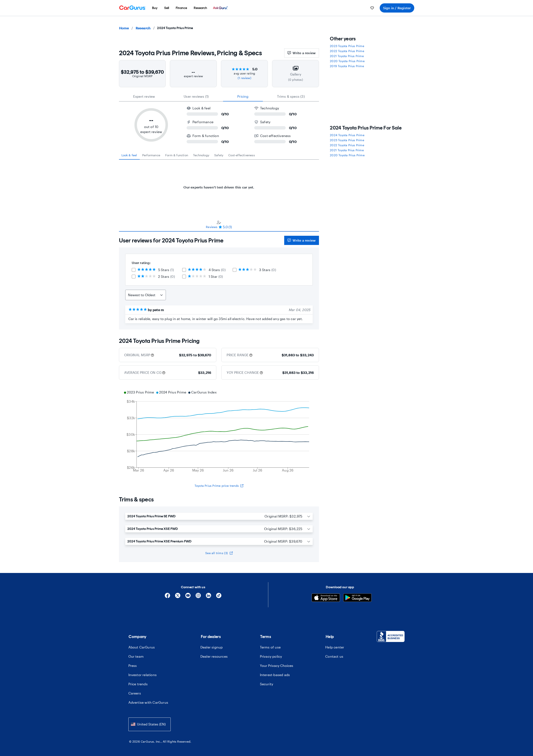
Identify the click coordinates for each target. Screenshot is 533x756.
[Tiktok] (218, 597)
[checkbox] (134, 270)
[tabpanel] (219, 185)
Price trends (138, 684)
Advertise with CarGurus (148, 702)
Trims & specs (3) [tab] (291, 96)
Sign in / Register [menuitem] (397, 8)
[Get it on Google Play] (357, 598)
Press (132, 666)
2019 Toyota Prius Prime (347, 66)
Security (266, 684)
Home (124, 28)
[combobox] (149, 724)
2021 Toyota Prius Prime (347, 56)
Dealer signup (211, 647)
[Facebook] (167, 597)
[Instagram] (198, 597)
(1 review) (244, 78)
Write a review (304, 53)
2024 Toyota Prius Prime (347, 135)
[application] (219, 432)
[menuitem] (155, 8)
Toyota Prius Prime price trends (217, 485)
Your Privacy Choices (276, 666)
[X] (177, 597)
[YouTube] (188, 597)
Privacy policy (271, 656)
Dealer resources (214, 656)
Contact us (334, 656)
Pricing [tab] (242, 96)
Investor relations (142, 675)
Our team (136, 656)
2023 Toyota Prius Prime (347, 46)
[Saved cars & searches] (372, 8)
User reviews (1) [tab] (196, 96)
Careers (134, 693)
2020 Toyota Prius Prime (347, 61)
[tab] (129, 155)
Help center (334, 647)
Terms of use (270, 647)
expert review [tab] (144, 96)
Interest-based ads (275, 675)
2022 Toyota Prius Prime (347, 51)
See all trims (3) (216, 553)
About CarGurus (141, 647)
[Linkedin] (208, 597)
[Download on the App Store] (326, 598)
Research (143, 28)
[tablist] (219, 96)
